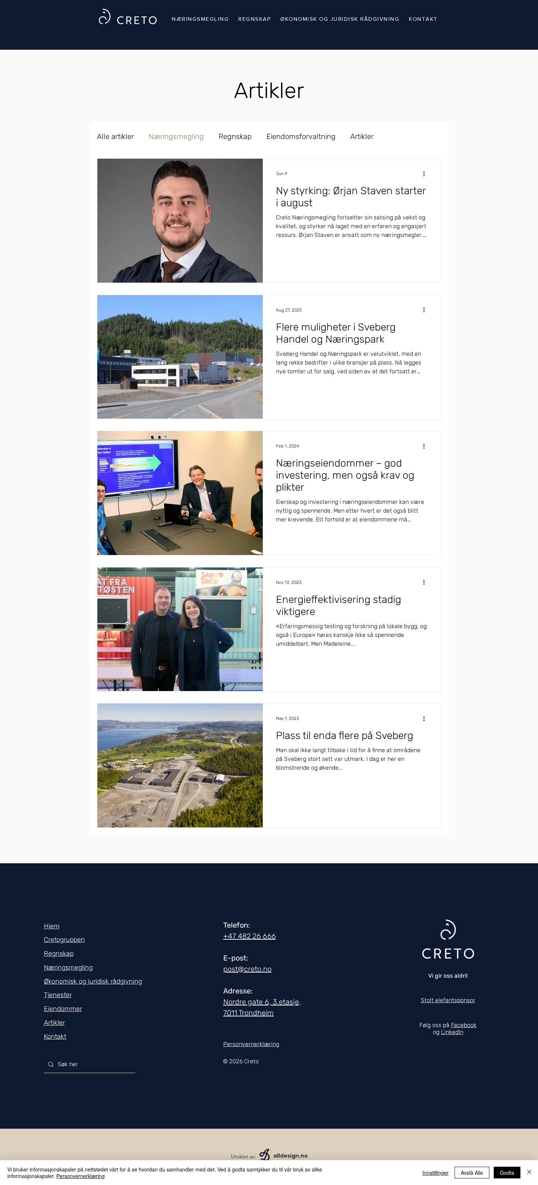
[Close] (529, 1172)
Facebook (464, 1025)
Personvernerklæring (80, 1176)
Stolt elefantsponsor (448, 1000)
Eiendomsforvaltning (301, 136)
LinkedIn (452, 1032)
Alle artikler (115, 136)
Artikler (362, 136)
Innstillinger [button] (435, 1172)
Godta (507, 1172)
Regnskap (235, 136)
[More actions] (426, 173)
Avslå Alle (472, 1172)
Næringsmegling (176, 136)
